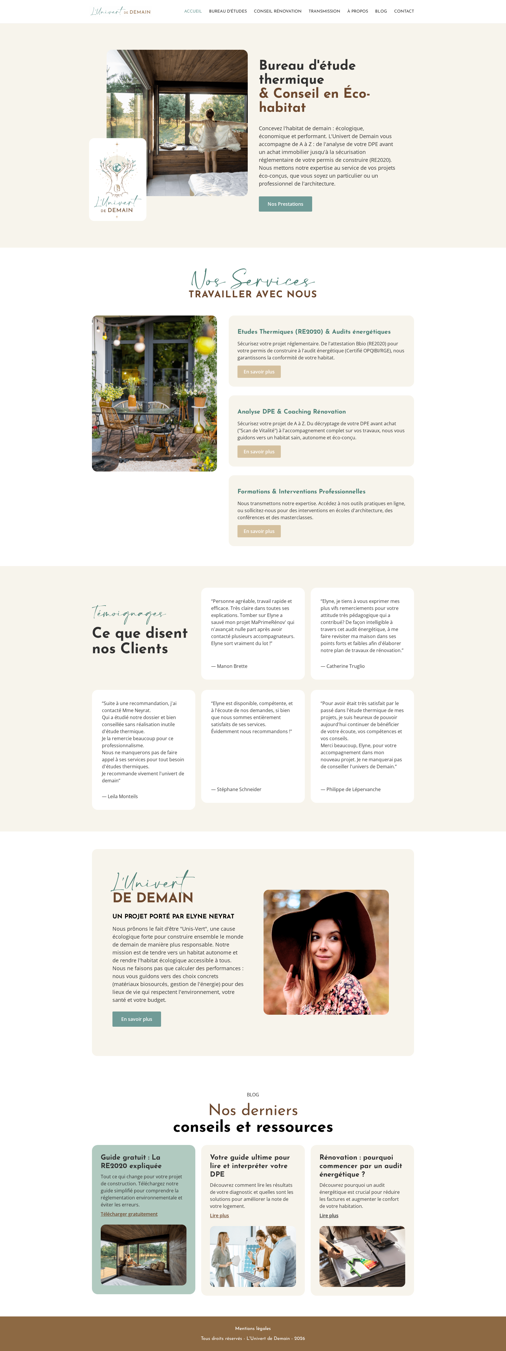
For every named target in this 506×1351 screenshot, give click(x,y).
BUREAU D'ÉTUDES (228, 11)
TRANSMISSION (324, 11)
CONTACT (404, 11)
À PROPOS (357, 11)
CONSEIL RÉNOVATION (278, 11)
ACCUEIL (193, 11)
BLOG (381, 11)
